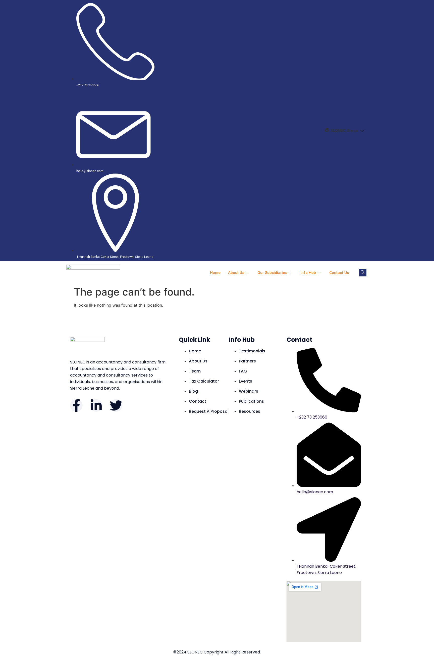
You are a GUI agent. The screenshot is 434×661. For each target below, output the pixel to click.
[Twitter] (116, 405)
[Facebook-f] (76, 405)
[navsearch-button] (362, 272)
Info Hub (308, 272)
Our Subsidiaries (272, 272)
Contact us (339, 272)
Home (215, 272)
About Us (236, 272)
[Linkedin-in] (96, 405)
